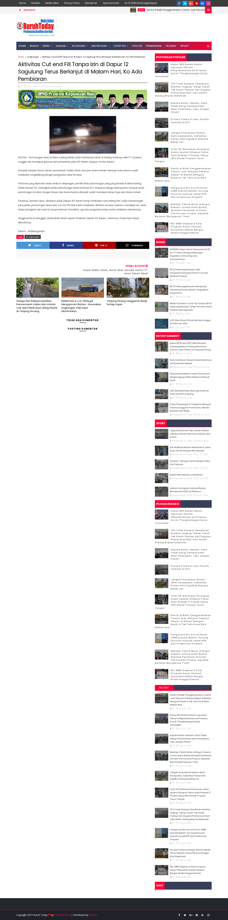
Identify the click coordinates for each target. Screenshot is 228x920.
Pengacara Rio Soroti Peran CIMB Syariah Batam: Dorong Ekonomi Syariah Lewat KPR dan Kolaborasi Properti (189, 192)
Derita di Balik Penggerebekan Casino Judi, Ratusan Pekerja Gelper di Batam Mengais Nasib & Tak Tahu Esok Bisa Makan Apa (183, 174)
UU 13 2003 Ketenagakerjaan (141, 3)
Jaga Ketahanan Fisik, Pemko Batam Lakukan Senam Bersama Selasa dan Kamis (190, 434)
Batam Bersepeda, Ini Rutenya (186, 474)
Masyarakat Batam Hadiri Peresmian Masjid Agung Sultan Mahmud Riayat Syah (190, 377)
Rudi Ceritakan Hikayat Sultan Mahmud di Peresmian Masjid (191, 361)
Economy (78, 46)
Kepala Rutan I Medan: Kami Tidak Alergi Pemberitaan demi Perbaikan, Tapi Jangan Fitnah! (190, 107)
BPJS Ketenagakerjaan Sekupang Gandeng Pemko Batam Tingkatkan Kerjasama (189, 289)
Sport (184, 46)
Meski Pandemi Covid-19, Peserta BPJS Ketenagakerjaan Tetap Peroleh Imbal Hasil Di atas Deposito (191, 307)
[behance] (202, 3)
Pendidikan (154, 46)
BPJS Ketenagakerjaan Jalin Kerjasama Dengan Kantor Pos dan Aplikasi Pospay (189, 273)
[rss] (202, 914)
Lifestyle (120, 46)
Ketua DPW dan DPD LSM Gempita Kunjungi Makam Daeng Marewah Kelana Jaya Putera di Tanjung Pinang (190, 346)
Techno (171, 46)
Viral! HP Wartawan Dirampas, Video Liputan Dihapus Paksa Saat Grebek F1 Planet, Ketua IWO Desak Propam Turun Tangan (182, 155)
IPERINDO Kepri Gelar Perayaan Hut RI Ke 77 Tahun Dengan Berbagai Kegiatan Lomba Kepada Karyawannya (190, 254)
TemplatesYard (62, 914)
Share (70, 245)
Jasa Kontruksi (111, 3)
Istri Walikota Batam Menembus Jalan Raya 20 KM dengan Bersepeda (190, 449)
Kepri (46, 46)
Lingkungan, (56, 86)
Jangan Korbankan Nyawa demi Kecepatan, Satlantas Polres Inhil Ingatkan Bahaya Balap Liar (189, 137)
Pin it (103, 245)
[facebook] (179, 3)
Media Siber (52, 3)
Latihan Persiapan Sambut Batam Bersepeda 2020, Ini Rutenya (188, 490)
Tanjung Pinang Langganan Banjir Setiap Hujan (127, 302)
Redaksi (35, 3)
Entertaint (99, 46)
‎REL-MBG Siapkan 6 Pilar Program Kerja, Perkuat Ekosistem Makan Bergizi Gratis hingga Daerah (187, 228)
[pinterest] (196, 3)
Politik (137, 46)
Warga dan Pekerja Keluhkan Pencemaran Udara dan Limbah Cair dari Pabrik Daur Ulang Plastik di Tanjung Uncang (36, 306)
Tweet (38, 245)
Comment (137, 245)
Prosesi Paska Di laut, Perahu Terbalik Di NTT (190, 121)
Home (22, 3)
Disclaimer (91, 3)
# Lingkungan (32, 236)
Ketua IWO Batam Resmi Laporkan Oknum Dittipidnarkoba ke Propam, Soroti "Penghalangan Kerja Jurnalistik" (181, 70)
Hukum (61, 46)
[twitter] (184, 3)
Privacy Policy (72, 3)
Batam (124, 10)
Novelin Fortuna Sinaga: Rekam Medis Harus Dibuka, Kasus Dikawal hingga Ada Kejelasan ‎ (190, 853)
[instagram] (208, 3)
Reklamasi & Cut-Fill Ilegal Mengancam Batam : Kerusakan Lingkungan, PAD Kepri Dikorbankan (81, 306)
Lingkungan (33, 56)
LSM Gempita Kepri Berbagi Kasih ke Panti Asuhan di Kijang (189, 392)
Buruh (34, 46)
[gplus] (190, 3)
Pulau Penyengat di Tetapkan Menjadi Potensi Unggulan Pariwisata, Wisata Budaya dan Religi (190, 407)
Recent (164, 687)
